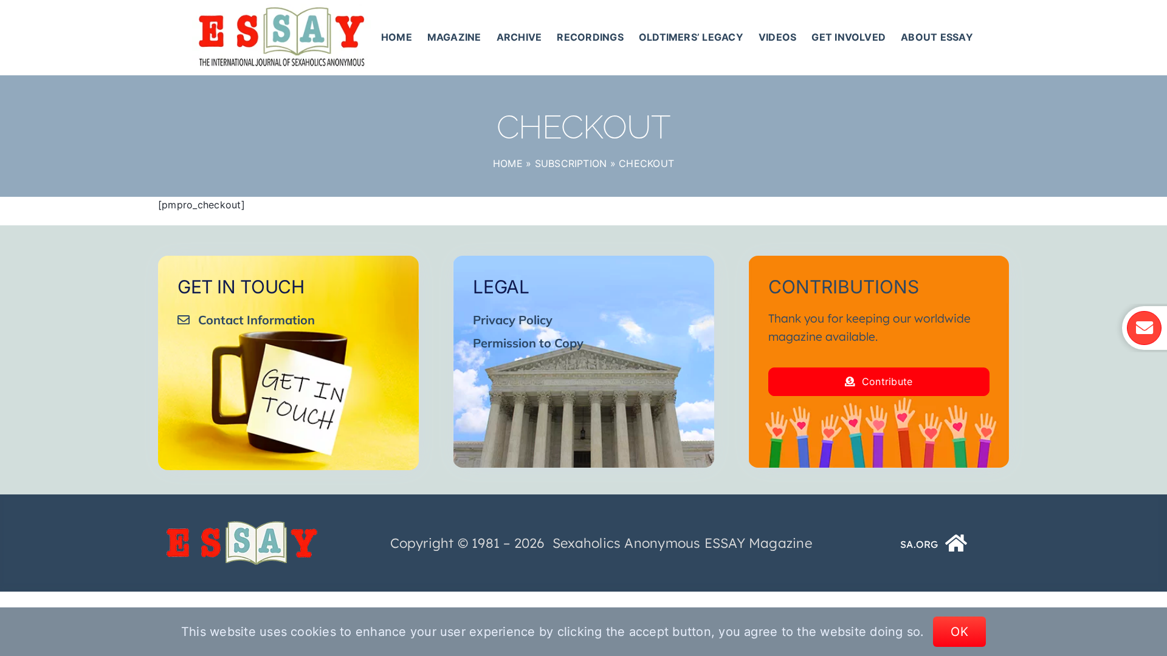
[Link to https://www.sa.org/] (956, 543)
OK (959, 631)
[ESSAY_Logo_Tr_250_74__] (242, 525)
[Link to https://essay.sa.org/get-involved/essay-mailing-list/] (1144, 328)
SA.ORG (919, 544)
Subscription (571, 163)
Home (508, 163)
